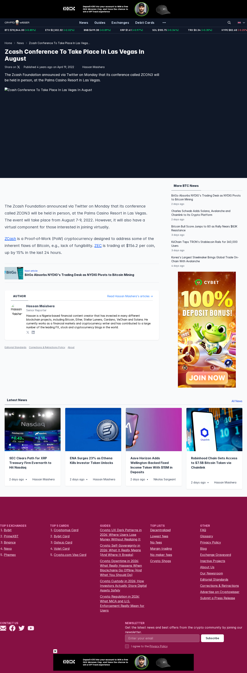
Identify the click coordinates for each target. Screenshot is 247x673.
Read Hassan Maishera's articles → (130, 296)
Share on (10, 67)
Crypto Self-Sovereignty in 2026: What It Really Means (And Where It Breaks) (120, 550)
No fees (156, 542)
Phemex (10, 555)
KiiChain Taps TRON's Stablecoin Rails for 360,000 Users (204, 243)
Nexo (8, 548)
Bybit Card (61, 536)
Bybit (8, 530)
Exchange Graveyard (215, 555)
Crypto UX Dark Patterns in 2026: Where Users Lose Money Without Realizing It (121, 534)
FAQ (203, 530)
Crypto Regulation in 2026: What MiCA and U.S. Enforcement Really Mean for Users (122, 603)
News (20, 43)
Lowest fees (159, 536)
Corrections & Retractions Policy (47, 347)
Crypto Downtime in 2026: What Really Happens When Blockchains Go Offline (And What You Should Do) (121, 568)
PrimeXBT (11, 536)
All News (237, 401)
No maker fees (161, 555)
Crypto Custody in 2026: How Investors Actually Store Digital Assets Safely (123, 585)
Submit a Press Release (217, 598)
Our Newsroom (211, 573)
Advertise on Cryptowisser (219, 592)
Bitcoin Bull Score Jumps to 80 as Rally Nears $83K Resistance (204, 228)
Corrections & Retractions (219, 586)
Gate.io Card (63, 542)
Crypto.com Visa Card (70, 555)
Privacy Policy (210, 542)
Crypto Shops (160, 561)
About (71, 347)
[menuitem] (83, 22)
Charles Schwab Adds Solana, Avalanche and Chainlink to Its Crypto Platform (200, 212)
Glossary (206, 536)
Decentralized (160, 530)
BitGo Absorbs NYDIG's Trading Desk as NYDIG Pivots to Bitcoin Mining (206, 197)
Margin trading (161, 548)
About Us (207, 567)
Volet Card (61, 548)
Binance (10, 542)
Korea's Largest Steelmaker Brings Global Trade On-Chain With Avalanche (205, 259)
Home (8, 43)
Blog (203, 548)
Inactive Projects (212, 561)
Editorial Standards (15, 347)
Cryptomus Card (66, 530)
